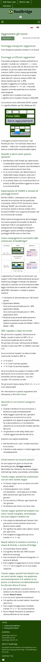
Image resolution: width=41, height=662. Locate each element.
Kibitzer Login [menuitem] (24, 2)
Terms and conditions (12, 626)
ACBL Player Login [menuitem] (9, 2)
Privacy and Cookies (11, 628)
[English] (38, 27)
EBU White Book (19, 394)
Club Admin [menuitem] (7, 6)
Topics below (7, 38)
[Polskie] (32, 27)
